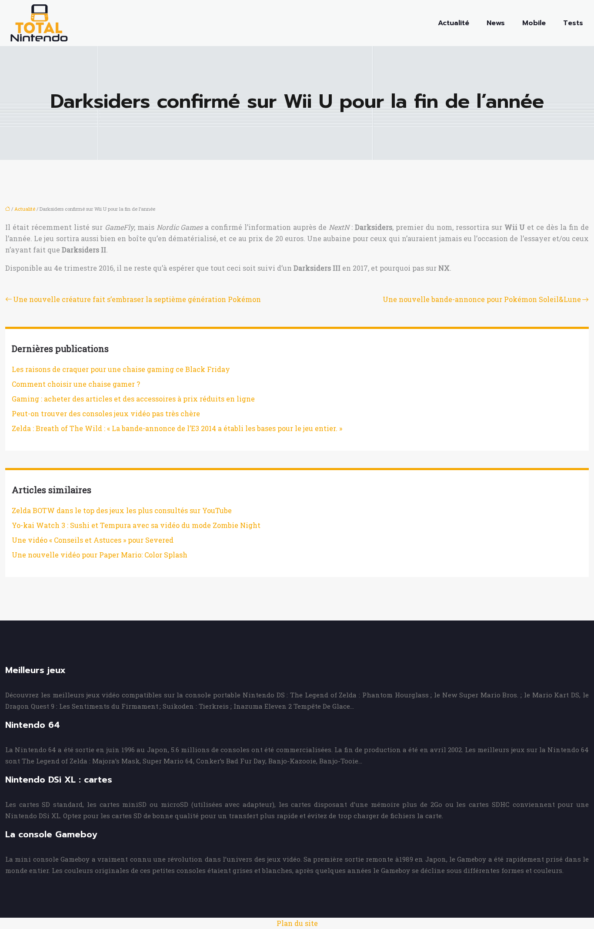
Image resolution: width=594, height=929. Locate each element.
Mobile (534, 23)
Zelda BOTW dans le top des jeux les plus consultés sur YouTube (122, 510)
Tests (573, 23)
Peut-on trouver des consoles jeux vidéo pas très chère (106, 413)
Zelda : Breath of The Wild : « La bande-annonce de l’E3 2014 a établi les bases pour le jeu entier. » (177, 428)
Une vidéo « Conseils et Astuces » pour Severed (93, 539)
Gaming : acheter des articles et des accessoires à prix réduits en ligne (133, 398)
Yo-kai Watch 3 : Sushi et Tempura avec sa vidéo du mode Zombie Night (136, 525)
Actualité (453, 23)
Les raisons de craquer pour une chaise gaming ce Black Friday (121, 369)
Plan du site (297, 923)
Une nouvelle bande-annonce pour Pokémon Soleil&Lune (482, 299)
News (496, 23)
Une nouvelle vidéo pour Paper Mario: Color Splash (99, 554)
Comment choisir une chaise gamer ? (76, 383)
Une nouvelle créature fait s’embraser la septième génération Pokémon (137, 299)
